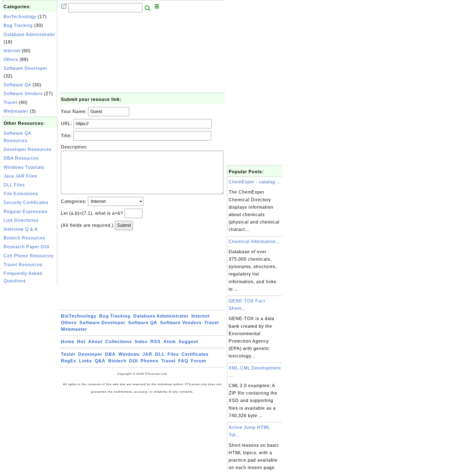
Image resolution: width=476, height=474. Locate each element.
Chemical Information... (254, 241)
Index (141, 341)
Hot (81, 341)
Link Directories (21, 220)
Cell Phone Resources (28, 255)
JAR (147, 354)
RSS (155, 341)
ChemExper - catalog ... (255, 182)
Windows (129, 354)
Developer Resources (28, 149)
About (95, 341)
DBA (110, 354)
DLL (160, 354)
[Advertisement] (29, 368)
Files (173, 354)
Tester (68, 354)
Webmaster (16, 111)
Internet (12, 50)
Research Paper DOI (26, 246)
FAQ (183, 361)
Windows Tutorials (24, 167)
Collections (118, 341)
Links (85, 361)
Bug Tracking (18, 25)
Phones (149, 361)
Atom (169, 341)
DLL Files (14, 185)
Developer (90, 354)
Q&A (100, 361)
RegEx (68, 361)
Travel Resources (23, 264)
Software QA (17, 84)
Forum (198, 361)
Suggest (188, 341)
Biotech (117, 361)
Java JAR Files (20, 176)
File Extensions (21, 193)
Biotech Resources (24, 238)
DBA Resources (21, 158)
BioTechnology (20, 16)
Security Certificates (26, 202)
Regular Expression (25, 211)
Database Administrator (29, 34)
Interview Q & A (21, 229)
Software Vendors (23, 93)
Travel (10, 102)
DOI (133, 361)
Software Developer (25, 68)
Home (67, 341)
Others (11, 59)
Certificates (195, 354)
